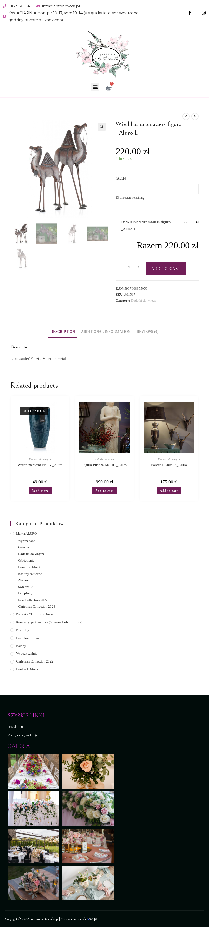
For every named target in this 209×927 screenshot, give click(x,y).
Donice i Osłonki (30, 567)
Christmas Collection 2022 (34, 661)
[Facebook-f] (190, 13)
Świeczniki (25, 587)
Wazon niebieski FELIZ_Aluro (40, 465)
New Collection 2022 (33, 600)
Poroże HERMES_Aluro (169, 465)
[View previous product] (186, 116)
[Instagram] (204, 13)
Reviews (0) (148, 332)
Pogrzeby (22, 630)
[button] (95, 87)
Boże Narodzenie (28, 638)
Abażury (24, 580)
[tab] (62, 332)
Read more (40, 491)
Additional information (105, 332)
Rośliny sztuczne (30, 574)
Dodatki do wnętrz (143, 300)
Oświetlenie (26, 560)
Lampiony (25, 593)
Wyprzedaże (26, 541)
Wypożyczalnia (26, 653)
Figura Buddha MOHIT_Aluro (104, 465)
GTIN (121, 178)
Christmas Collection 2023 (36, 606)
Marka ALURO (26, 533)
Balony (21, 646)
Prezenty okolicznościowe (34, 614)
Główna (23, 547)
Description (62, 332)
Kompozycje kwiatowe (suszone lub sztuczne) (49, 622)
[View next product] (195, 116)
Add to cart (166, 269)
